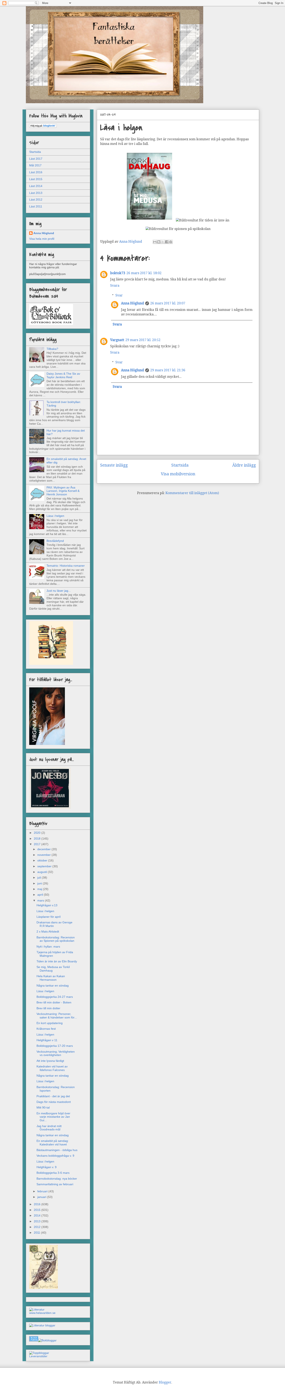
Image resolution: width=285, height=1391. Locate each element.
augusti (42, 872)
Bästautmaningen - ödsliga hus (57, 1150)
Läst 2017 (35, 158)
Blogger (165, 1382)
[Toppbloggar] (39, 1353)
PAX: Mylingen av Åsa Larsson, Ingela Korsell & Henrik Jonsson (63, 491)
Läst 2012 (35, 199)
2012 (37, 1227)
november (44, 854)
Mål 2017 (35, 165)
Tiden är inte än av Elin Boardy (57, 961)
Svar (119, 295)
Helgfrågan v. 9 (47, 1167)
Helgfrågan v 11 (47, 1040)
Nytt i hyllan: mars (48, 946)
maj (40, 889)
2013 (37, 1221)
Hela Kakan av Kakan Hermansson (51, 977)
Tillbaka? (52, 348)
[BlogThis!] (159, 242)
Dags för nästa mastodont (54, 1102)
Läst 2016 (35, 172)
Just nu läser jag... (59, 590)
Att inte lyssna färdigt (50, 1060)
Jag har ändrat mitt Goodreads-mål (49, 1127)
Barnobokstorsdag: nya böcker (57, 1178)
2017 (37, 844)
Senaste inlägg (114, 465)
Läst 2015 (35, 179)
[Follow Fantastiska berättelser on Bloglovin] (43, 126)
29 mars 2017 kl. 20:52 (142, 340)
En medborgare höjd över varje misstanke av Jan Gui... (53, 1117)
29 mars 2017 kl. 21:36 (167, 370)
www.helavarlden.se (42, 1312)
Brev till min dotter (48, 1008)
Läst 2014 (35, 186)
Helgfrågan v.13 (47, 905)
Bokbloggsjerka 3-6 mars (53, 1172)
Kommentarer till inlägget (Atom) (192, 493)
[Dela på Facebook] (167, 242)
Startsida (180, 465)
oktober (42, 860)
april (40, 894)
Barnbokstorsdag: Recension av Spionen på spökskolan (56, 939)
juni (40, 883)
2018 (37, 838)
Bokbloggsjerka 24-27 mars (55, 996)
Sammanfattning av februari (55, 1184)
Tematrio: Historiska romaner (66, 565)
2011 (37, 1232)
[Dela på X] (163, 242)
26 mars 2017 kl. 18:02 (143, 273)
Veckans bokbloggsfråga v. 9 (55, 1155)
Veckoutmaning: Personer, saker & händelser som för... (57, 1015)
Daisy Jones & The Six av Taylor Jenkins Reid (63, 375)
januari (42, 1197)
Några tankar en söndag (53, 985)
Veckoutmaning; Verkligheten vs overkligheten (56, 1053)
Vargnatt (117, 340)
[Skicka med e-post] (155, 242)
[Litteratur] (36, 1309)
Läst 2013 (35, 193)
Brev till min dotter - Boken (54, 1002)
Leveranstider (38, 1356)
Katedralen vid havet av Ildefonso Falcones (52, 1068)
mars (41, 900)
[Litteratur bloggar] (42, 1325)
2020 (37, 832)
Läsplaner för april (49, 916)
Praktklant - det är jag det (53, 1096)
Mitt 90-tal (43, 1107)
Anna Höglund (132, 303)
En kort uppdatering (50, 1023)
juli (39, 877)
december (44, 849)
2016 (37, 1204)
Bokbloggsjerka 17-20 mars (55, 1045)
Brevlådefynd (55, 540)
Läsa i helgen (55, 515)
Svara (114, 285)
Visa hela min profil (41, 238)
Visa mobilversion (178, 474)
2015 (37, 1209)
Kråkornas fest (46, 1028)
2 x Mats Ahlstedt (48, 931)
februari (42, 1191)
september (44, 866)
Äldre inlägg (244, 465)
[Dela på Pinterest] (171, 242)
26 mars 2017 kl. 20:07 (167, 303)
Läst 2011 (35, 206)
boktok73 (117, 273)
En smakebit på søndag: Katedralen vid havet (53, 1142)
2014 (37, 1215)
